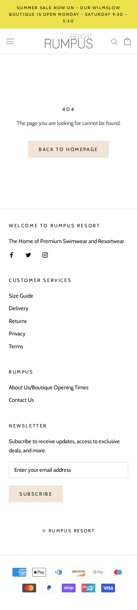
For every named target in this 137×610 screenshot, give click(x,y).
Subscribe (35, 494)
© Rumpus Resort (68, 530)
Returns (18, 321)
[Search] (114, 41)
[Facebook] (11, 254)
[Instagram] (45, 254)
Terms (16, 346)
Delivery (18, 308)
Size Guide (21, 296)
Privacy (17, 333)
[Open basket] (127, 41)
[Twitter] (28, 254)
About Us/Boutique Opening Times (48, 387)
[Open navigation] (10, 41)
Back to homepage (68, 149)
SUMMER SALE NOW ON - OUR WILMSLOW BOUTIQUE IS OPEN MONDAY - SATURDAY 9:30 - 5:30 (68, 14)
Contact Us (21, 400)
